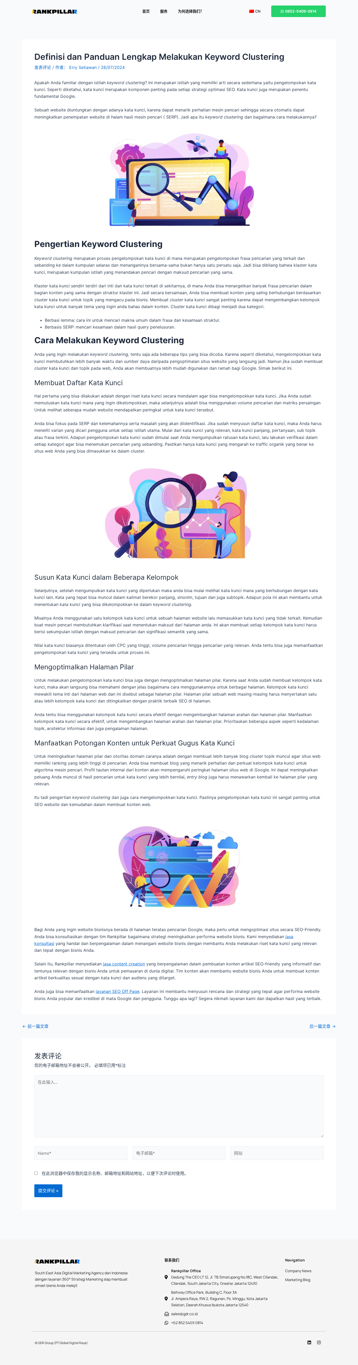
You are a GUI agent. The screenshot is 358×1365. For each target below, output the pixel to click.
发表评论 (42, 67)
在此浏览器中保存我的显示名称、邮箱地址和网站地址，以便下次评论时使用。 (115, 1173)
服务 (163, 11)
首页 (146, 11)
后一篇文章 (323, 1026)
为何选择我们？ (191, 11)
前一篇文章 (35, 1026)
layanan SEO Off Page (117, 991)
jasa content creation (124, 963)
